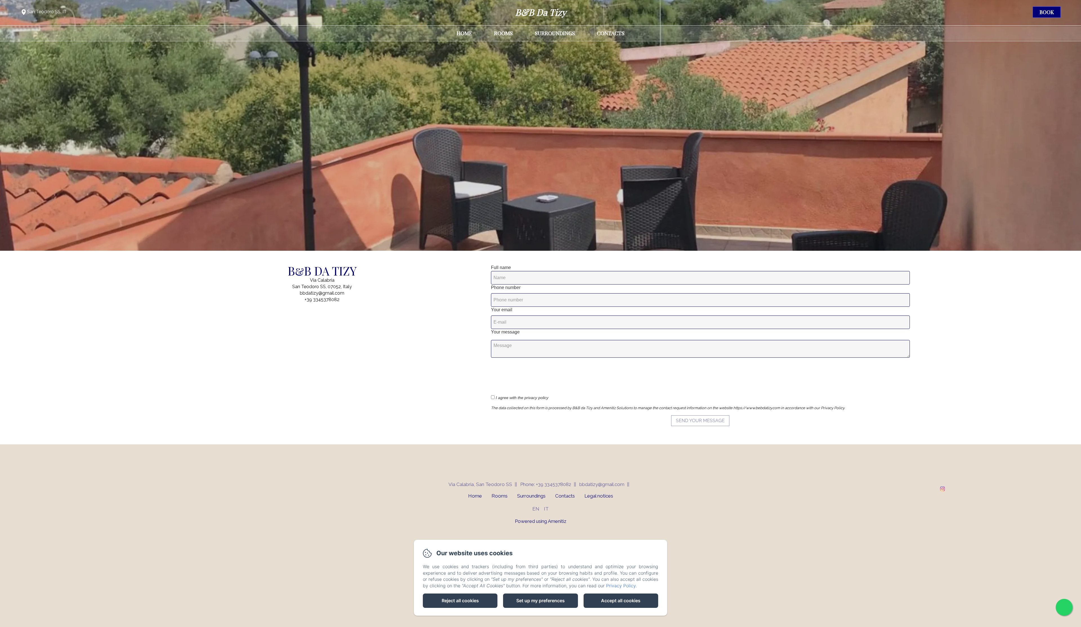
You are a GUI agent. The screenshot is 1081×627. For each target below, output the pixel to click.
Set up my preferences (540, 600)
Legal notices (598, 496)
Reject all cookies (460, 600)
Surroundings (555, 33)
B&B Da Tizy (540, 12)
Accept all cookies (620, 600)
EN (535, 509)
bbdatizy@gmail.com (601, 484)
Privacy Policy (621, 585)
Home (464, 33)
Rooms (503, 33)
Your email (501, 309)
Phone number (506, 287)
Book (1047, 12)
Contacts (610, 33)
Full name (501, 267)
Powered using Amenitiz (540, 521)
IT (546, 509)
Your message (505, 332)
